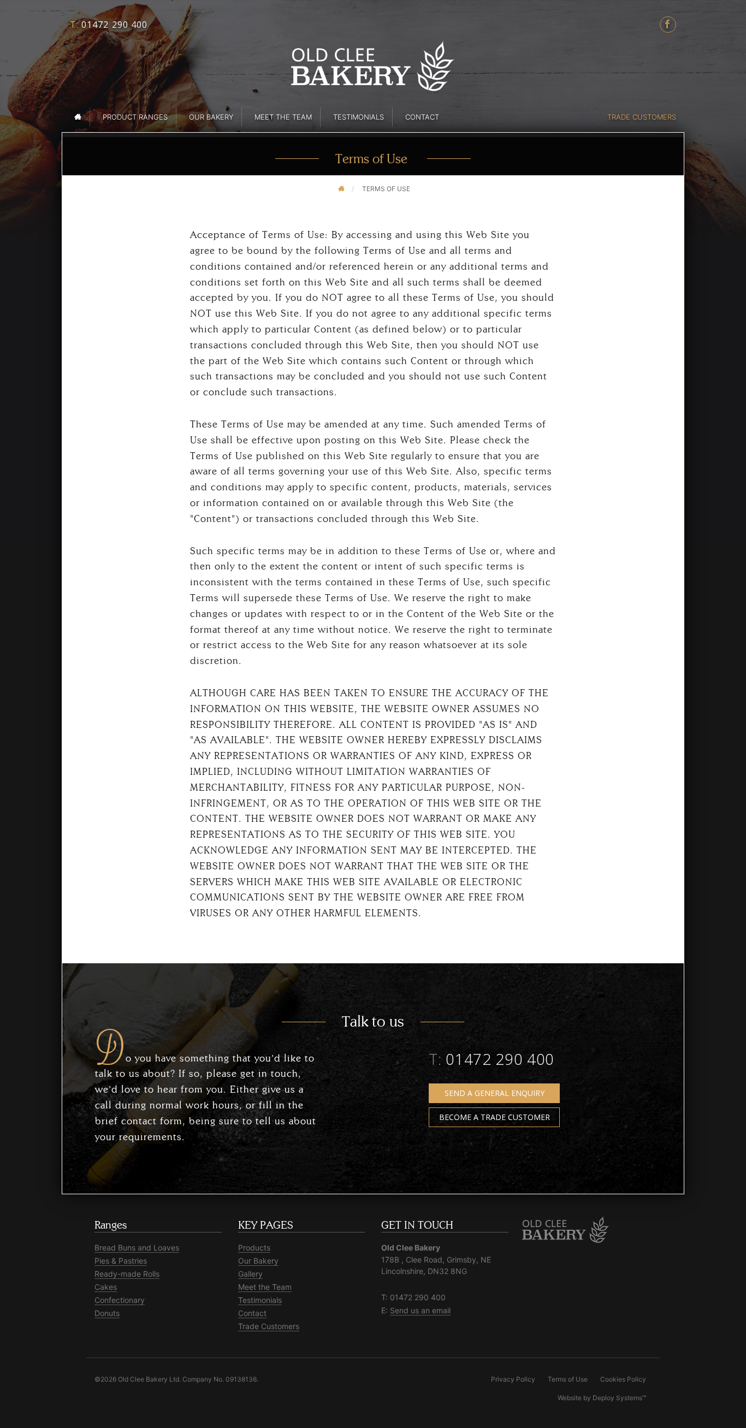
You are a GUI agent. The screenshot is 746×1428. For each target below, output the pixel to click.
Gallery (250, 1273)
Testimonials (358, 116)
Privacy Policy (513, 1379)
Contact (422, 116)
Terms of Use (568, 1379)
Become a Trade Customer (494, 1117)
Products (254, 1247)
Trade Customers (641, 116)
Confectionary (119, 1300)
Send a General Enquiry (494, 1093)
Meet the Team (283, 116)
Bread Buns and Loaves (136, 1247)
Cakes (105, 1286)
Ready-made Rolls (126, 1273)
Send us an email (420, 1310)
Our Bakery (211, 116)
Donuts (107, 1313)
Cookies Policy (623, 1379)
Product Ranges (135, 116)
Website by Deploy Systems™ (602, 1398)
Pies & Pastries (120, 1260)
